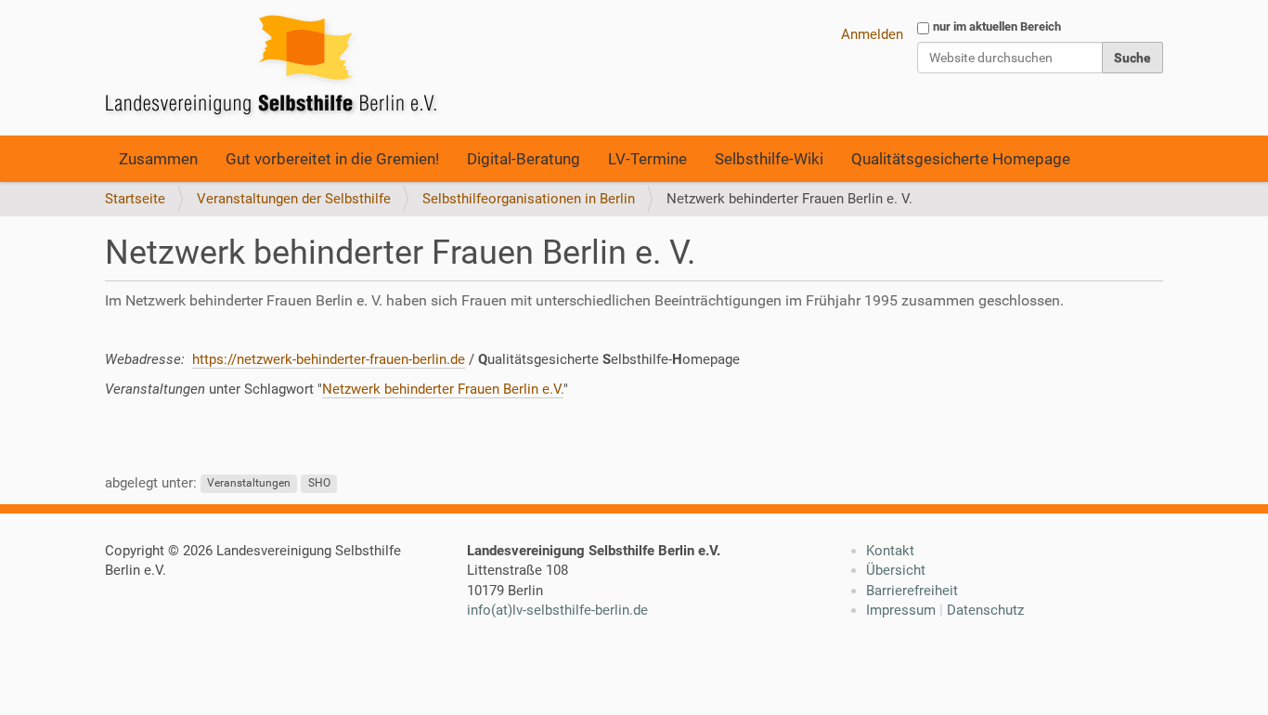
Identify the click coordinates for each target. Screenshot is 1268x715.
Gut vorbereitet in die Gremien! (332, 159)
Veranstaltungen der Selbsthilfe (294, 198)
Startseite (135, 198)
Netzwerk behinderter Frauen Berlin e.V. (442, 389)
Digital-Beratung (523, 159)
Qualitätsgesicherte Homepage (960, 159)
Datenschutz (985, 610)
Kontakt (890, 550)
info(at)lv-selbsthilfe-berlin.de (557, 610)
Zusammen (158, 159)
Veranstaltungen (249, 483)
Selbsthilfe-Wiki (769, 159)
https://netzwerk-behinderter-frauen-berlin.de (328, 359)
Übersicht (895, 570)
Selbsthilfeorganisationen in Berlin (528, 198)
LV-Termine (647, 159)
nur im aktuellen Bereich (997, 26)
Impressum (901, 610)
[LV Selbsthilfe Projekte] (276, 68)
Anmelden (872, 34)
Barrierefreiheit (912, 590)
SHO (319, 483)
